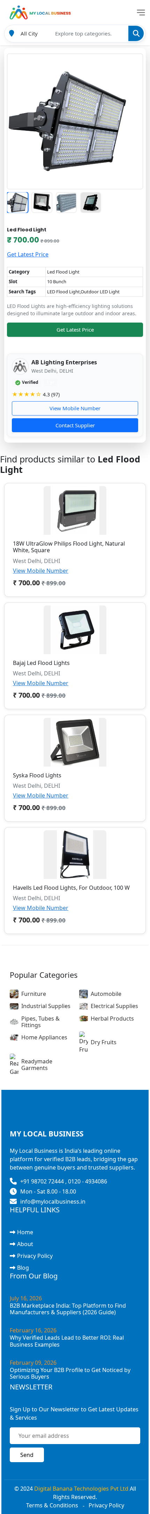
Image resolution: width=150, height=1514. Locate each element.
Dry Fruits (104, 1042)
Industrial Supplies (45, 1006)
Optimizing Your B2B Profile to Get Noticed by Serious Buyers (70, 1373)
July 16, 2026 (26, 1298)
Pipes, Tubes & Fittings (40, 1022)
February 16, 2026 (33, 1330)
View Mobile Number (75, 408)
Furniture (33, 994)
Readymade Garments (36, 1064)
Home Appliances (44, 1037)
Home (25, 1232)
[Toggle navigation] (141, 12)
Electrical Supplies (114, 1006)
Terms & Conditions (52, 1505)
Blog (23, 1267)
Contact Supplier (75, 425)
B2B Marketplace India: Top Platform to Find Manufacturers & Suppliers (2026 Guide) (68, 1309)
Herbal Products (112, 1018)
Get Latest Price (27, 254)
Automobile (106, 994)
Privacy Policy (35, 1256)
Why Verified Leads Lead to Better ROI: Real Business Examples (67, 1341)
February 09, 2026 (33, 1362)
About (25, 1244)
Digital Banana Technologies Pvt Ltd (81, 1488)
